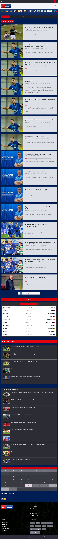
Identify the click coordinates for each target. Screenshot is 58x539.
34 (36, 293)
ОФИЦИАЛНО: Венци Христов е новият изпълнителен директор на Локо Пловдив (32, 392)
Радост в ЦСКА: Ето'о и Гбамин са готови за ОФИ (23, 407)
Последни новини (10, 389)
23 (5, 485)
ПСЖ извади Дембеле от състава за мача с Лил (23, 400)
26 (28, 485)
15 (52, 479)
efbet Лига (50, 526)
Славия (50, 523)
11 (21, 479)
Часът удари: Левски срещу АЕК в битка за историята (29, 16)
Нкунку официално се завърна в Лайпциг (22, 429)
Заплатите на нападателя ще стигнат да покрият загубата (39, 249)
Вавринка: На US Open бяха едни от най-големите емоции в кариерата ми (30, 437)
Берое (32, 526)
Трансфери (37, 529)
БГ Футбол (44, 30)
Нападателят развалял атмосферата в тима (35, 267)
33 (33, 293)
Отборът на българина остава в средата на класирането (39, 177)
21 (44, 482)
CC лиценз (28, 537)
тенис (44, 526)
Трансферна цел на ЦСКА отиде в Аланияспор (23, 354)
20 (36, 482)
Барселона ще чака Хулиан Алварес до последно (24, 422)
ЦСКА (37, 523)
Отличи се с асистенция (30, 126)
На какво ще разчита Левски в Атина (20, 459)
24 (13, 485)
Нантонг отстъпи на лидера (31, 70)
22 (52, 482)
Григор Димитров (35, 532)
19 (28, 482)
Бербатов (38, 526)
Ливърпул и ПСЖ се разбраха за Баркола (21, 414)
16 (5, 482)
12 (28, 479)
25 (21, 485)
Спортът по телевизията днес (19, 368)
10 (13, 479)
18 (21, 482)
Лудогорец (44, 523)
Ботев (44, 529)
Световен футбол (46, 83)
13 (36, 479)
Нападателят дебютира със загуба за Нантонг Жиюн (38, 214)
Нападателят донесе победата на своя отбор (36, 195)
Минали (47, 303)
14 (44, 479)
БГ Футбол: (14, 17)
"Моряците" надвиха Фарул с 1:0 (32, 34)
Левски (32, 523)
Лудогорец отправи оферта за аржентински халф (24, 361)
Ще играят (29, 303)
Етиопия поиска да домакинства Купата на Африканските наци (27, 452)
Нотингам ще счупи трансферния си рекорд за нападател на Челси (28, 444)
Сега (11, 303)
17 (13, 482)
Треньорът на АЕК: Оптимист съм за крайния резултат (25, 376)
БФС (32, 529)
